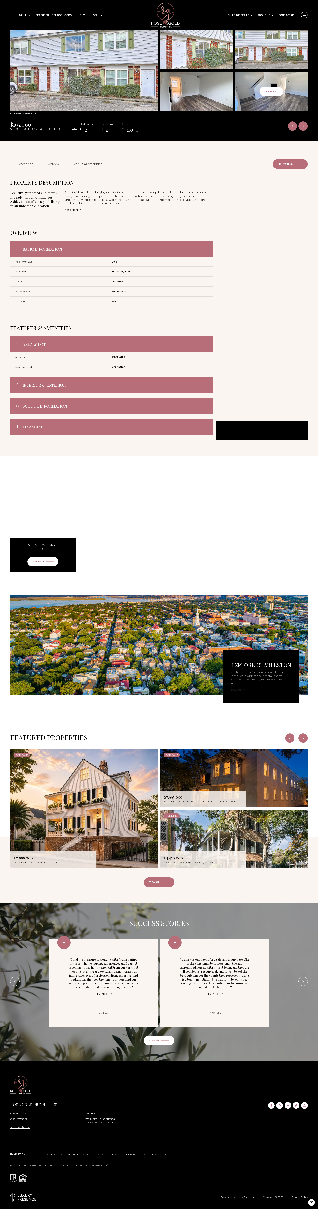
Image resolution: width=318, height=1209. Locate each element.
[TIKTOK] (296, 1105)
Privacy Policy (300, 1197)
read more (238, 690)
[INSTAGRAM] (279, 1105)
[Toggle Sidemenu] (304, 15)
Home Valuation (104, 1154)
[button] (290, 164)
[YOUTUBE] (288, 1105)
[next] (303, 738)
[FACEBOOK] (271, 1105)
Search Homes (78, 1154)
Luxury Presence (245, 1197)
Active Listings (52, 1154)
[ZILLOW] (304, 1105)
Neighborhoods (133, 1154)
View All (271, 91)
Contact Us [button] (158, 1154)
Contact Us (286, 15)
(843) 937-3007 (18, 1119)
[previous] (289, 738)
